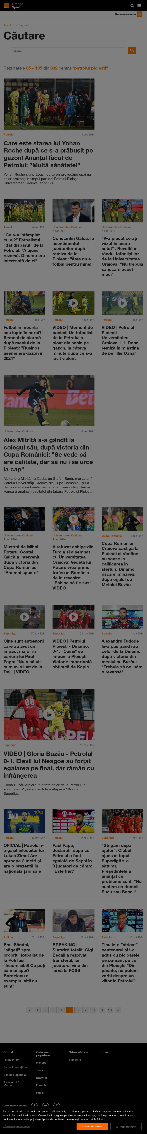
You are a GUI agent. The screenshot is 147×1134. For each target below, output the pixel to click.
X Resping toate (126, 1126)
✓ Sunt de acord (92, 1126)
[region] (73, 1120)
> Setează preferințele (16, 1126)
